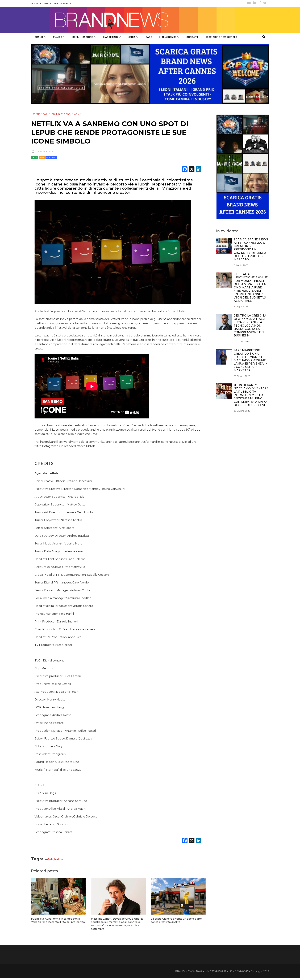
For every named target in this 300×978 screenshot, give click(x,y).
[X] (191, 169)
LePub (48, 859)
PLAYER (57, 37)
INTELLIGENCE (167, 37)
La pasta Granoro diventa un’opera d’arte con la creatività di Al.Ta (176, 920)
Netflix (58, 859)
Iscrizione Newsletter (221, 37)
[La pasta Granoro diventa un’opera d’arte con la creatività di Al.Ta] (178, 896)
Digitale (51, 157)
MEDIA (132, 37)
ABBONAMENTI (62, 3)
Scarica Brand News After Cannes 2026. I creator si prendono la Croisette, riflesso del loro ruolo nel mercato (251, 249)
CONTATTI (46, 3)
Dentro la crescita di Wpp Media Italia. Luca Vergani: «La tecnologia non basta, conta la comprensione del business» (250, 325)
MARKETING (110, 37)
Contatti (192, 37)
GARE (148, 37)
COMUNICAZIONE (82, 37)
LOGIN (34, 3)
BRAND (39, 37)
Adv (42, 157)
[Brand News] (133, 20)
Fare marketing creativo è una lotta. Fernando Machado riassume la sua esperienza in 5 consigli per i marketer (251, 360)
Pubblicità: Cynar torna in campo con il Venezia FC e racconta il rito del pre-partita (58, 920)
